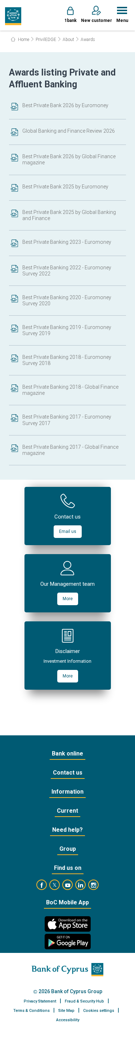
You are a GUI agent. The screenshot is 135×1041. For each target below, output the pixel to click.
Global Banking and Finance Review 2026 (68, 131)
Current (67, 810)
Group (67, 848)
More (68, 598)
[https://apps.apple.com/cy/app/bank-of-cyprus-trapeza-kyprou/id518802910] (68, 924)
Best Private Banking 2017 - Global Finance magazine (70, 450)
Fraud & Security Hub (84, 1001)
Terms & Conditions (31, 1010)
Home (23, 39)
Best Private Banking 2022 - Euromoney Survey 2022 (66, 271)
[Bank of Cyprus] (13, 16)
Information (67, 791)
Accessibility (67, 1020)
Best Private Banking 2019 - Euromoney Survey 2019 (66, 330)
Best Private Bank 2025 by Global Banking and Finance (69, 215)
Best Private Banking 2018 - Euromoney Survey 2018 (66, 360)
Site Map (66, 1010)
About (68, 39)
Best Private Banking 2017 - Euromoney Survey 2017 (66, 420)
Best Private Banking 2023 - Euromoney (66, 242)
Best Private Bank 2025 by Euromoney (65, 187)
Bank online (67, 753)
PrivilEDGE (46, 39)
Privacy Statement (40, 1001)
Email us (67, 531)
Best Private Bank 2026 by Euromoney (65, 105)
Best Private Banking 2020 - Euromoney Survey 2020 (66, 300)
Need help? (67, 829)
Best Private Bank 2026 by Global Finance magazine (69, 159)
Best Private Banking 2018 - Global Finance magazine (70, 390)
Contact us (67, 772)
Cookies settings (98, 1010)
